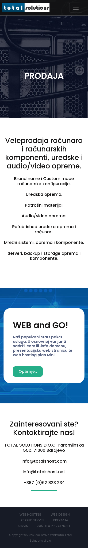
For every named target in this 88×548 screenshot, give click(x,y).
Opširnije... (28, 371)
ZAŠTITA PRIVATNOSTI (54, 525)
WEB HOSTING (30, 514)
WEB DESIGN (60, 514)
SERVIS (23, 525)
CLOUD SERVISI (32, 520)
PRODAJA (60, 520)
